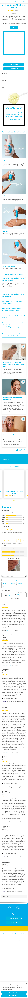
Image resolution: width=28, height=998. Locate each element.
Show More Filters (5, 590)
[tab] (14, 279)
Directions (4, 80)
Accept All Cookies (14, 992)
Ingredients (4, 73)
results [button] (11, 580)
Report (16, 630)
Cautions (4, 84)
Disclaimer (23, 933)
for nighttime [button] (10, 586)
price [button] (4, 586)
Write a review (14, 13)
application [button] (5, 580)
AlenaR (4, 670)
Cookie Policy (15, 933)
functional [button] (20, 583)
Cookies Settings (14, 996)
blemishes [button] (5, 583)
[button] (4, 540)
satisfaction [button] (12, 583)
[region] (14, 990)
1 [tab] (12, 500)
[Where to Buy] (23, 1)
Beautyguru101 (6, 792)
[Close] (26, 983)
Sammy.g (4, 757)
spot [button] (17, 580)
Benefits (3, 77)
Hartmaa (4, 637)
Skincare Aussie (6, 862)
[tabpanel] (14, 484)
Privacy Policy (6, 933)
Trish (3, 604)
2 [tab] (14, 500)
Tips (3, 87)
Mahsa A (4, 707)
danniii (4, 827)
